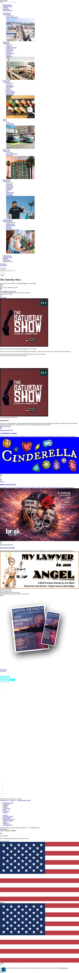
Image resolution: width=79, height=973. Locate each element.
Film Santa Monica (7, 6)
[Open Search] (7, 265)
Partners (5, 807)
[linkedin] (4, 790)
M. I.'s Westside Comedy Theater (8, 291)
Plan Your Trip (6, 180)
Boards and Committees (9, 819)
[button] (39, 933)
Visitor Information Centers (23, 800)
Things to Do (6, 42)
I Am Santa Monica (8, 820)
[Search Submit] (15, 2)
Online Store (6, 823)
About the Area (7, 13)
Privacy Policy (3, 829)
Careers (5, 822)
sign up (2, 595)
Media (4, 810)
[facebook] (4, 690)
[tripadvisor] (4, 796)
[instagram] (4, 785)
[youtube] (4, 788)
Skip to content (3, 0)
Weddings (5, 7)
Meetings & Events (7, 10)
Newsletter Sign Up (5, 841)
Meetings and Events (8, 803)
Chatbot (5, 812)
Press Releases (6, 808)
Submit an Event (7, 5)
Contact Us (13, 800)
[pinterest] (4, 793)
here (25, 355)
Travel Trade (6, 9)
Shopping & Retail (7, 220)
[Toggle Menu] (0, 267)
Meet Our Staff (6, 818)
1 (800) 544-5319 (4, 800)
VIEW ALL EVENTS (5, 426)
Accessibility (6, 811)
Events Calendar (23, 283)
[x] (41, 783)
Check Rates (9, 155)
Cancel (3, 269)
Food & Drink (6, 80)
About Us (5, 815)
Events (4, 119)
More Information (63, 968)
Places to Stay (6, 149)
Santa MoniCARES (8, 816)
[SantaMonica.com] (7, 686)
